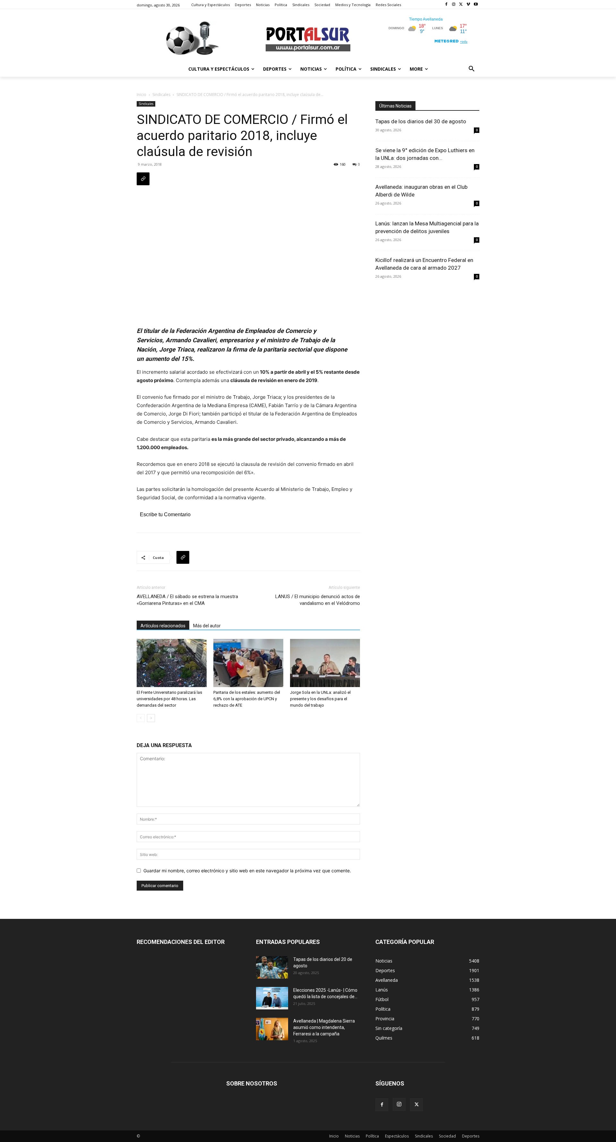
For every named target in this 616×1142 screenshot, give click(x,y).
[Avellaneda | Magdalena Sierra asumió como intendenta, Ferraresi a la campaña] (272, 1029)
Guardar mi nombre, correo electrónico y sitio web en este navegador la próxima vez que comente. (247, 870)
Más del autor (207, 625)
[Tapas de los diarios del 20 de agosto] (272, 967)
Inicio (141, 94)
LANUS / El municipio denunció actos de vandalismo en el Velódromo (317, 600)
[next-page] (151, 718)
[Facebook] (446, 4)
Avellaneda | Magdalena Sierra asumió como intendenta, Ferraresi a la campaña (324, 1027)
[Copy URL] (143, 178)
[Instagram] (454, 4)
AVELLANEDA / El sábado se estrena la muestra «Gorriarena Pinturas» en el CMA (187, 600)
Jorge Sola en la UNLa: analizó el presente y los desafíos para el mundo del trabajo (320, 699)
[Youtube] (475, 4)
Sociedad (447, 1136)
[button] (471, 69)
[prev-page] (141, 718)
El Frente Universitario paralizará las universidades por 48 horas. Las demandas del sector (169, 699)
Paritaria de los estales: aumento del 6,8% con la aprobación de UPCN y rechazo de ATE (246, 699)
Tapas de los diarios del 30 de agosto (420, 121)
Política (372, 1136)
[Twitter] (461, 4)
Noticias (352, 1136)
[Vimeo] (468, 4)
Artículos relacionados (163, 625)
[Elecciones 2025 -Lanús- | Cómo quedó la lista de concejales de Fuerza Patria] (272, 998)
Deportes (470, 1136)
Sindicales (161, 94)
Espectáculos (397, 1136)
